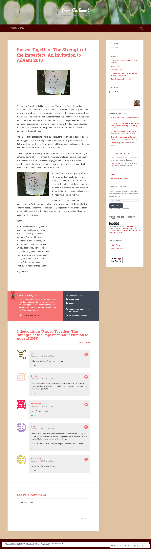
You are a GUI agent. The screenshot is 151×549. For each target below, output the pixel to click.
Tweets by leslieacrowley (118, 178)
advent (71, 299)
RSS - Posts (115, 245)
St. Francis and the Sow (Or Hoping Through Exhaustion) (124, 74)
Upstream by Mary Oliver (120, 143)
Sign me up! (116, 205)
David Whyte (115, 163)
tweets (112, 174)
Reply (86, 354)
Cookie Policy (45, 544)
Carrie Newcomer (117, 158)
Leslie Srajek (129, 226)
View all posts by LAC (31, 315)
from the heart (75, 10)
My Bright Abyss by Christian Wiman (124, 131)
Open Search (141, 28)
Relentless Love (117, 70)
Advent (72, 303)
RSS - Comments (117, 249)
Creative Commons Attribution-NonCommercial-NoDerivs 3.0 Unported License (124, 230)
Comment (82, 518)
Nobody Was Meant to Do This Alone (79, 310)
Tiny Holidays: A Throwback (121, 79)
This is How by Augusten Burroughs (124, 137)
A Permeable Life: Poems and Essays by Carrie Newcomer (125, 119)
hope (77, 299)
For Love (114, 48)
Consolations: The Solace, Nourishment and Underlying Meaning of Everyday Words (125, 125)
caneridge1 (36, 403)
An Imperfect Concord (78, 316)
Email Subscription (118, 187)
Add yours (84, 342)
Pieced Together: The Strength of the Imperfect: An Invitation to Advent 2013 (51, 55)
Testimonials (17, 28)
